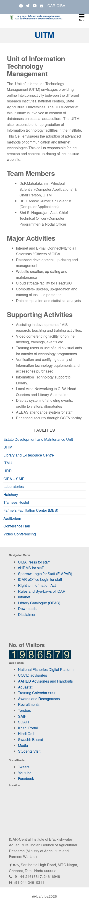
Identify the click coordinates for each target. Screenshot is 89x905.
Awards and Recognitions (39, 698)
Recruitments (28, 704)
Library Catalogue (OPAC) (39, 602)
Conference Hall (16, 526)
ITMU (7, 462)
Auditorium (12, 518)
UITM (7, 447)
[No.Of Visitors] (40, 655)
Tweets (23, 766)
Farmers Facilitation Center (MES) (30, 510)
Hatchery (10, 494)
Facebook (26, 778)
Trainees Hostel (16, 502)
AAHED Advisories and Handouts (45, 681)
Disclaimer (26, 614)
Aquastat (25, 687)
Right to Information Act (37, 585)
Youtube (24, 772)
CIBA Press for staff (34, 562)
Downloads (27, 608)
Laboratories (13, 486)
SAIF (22, 716)
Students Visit (29, 751)
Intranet (24, 597)
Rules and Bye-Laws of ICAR (41, 591)
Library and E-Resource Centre (28, 455)
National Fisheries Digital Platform (45, 669)
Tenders (24, 710)
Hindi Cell (26, 733)
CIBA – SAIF (13, 478)
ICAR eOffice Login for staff (40, 579)
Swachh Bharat (30, 739)
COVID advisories (32, 675)
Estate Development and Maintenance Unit (38, 439)
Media (23, 745)
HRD (7, 470)
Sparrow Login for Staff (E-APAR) (45, 573)
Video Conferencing (19, 534)
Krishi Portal (28, 727)
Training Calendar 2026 (37, 692)
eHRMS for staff (31, 567)
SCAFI (23, 722)
